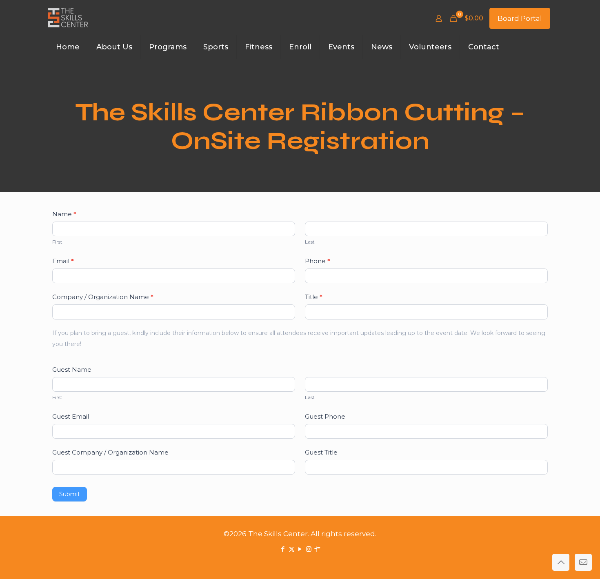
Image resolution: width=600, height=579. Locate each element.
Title (313, 297)
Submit (69, 494)
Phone (317, 261)
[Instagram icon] (309, 549)
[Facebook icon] (283, 549)
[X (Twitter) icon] (292, 549)
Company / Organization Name (102, 297)
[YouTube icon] (300, 549)
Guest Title (321, 452)
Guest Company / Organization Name (110, 452)
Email (63, 261)
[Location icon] (317, 549)
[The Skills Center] (68, 18)
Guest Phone (325, 416)
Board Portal (520, 18)
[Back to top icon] (560, 562)
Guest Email (70, 416)
